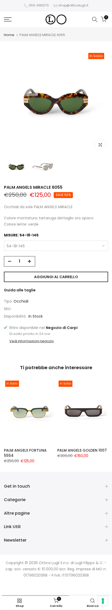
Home (9, 35)
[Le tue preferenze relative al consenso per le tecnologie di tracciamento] (103, 601)
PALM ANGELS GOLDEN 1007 (82, 450)
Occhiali (21, 301)
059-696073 (39, 5)
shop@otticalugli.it (73, 5)
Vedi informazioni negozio (31, 341)
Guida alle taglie (20, 290)
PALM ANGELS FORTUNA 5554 (25, 453)
